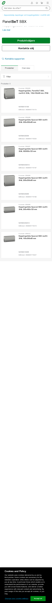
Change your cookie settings (16, 598)
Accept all (38, 598)
